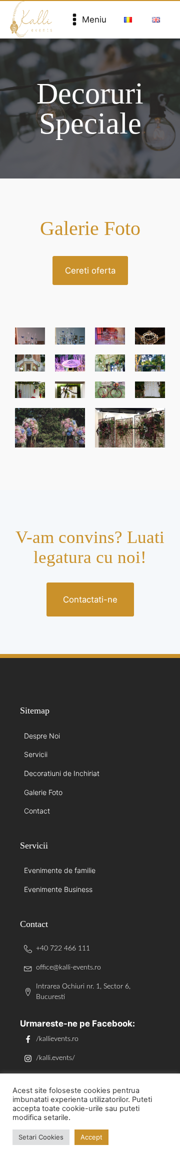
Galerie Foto (43, 792)
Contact (37, 810)
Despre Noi (42, 736)
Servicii (36, 754)
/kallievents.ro (57, 1039)
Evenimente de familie (60, 870)
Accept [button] (91, 1137)
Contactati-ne (90, 599)
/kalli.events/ (55, 1058)
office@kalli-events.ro (68, 967)
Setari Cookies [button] (41, 1137)
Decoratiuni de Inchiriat (62, 773)
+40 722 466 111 (63, 948)
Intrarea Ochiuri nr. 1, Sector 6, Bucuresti (83, 992)
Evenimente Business (58, 889)
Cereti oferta (90, 271)
